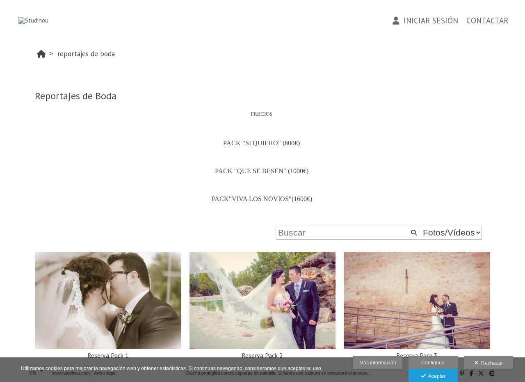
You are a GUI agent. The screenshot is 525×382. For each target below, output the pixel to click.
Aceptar (435, 376)
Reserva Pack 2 (262, 355)
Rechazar (491, 363)
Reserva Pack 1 (108, 355)
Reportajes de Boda (86, 53)
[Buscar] (413, 233)
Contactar (487, 20)
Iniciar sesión (428, 20)
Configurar (433, 363)
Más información (377, 363)
